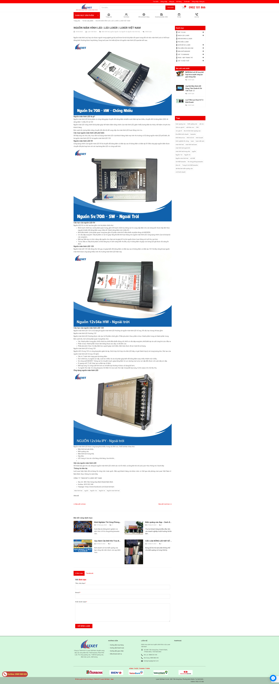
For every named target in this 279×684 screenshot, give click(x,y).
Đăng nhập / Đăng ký (198, 1)
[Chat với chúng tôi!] (273, 678)
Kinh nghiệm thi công (182, 141)
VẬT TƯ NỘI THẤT (183, 61)
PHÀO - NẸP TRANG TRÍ (185, 57)
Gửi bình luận (84, 626)
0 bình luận (190, 80)
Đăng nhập (164, 1)
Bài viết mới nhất (183, 68)
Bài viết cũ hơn (80, 504)
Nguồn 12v (117, 31)
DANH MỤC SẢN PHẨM (84, 15)
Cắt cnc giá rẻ (180, 127)
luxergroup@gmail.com (151, 661)
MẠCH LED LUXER (183, 35)
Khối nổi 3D (190, 137)
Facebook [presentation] (89, 573)
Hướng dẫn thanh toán (117, 648)
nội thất (192, 158)
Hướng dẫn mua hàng (117, 645)
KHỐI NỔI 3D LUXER (184, 45)
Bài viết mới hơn (164, 504)
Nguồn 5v (124, 31)
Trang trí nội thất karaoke (190, 165)
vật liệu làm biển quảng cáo (184, 168)
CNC (197, 127)
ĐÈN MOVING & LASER (185, 38)
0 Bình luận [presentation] (79, 573)
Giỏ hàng (179, 1)
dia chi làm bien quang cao (192, 131)
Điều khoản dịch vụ (116, 654)
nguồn (112, 31)
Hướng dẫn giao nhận (117, 651)
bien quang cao (180, 124)
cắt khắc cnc (190, 127)
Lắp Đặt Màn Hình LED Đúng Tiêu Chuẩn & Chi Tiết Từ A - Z (193, 88)
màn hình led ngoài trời (183, 148)
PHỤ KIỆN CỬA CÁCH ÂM (185, 48)
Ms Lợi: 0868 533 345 (150, 655)
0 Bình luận (148, 31)
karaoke (193, 134)
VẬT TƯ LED (182, 32)
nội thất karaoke (181, 161)
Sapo (112, 679)
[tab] (79, 573)
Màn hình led (106, 31)
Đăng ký (171, 1)
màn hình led (180, 144)
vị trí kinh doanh (180, 172)
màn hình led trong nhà (183, 151)
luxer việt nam (200, 141)
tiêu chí (178, 165)
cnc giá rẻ (179, 131)
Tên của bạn (80, 583)
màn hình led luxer (191, 144)
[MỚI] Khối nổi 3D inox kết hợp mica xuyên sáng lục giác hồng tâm (194, 74)
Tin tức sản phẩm (87, 21)
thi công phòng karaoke (195, 161)
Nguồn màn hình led (134, 31)
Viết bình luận (81, 602)
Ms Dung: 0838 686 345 (151, 658)
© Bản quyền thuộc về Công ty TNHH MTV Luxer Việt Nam (92, 679)
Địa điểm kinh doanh (182, 134)
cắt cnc (201, 124)
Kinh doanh (199, 137)
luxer (192, 141)
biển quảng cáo (192, 124)
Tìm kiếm (155, 1)
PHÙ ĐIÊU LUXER (183, 42)
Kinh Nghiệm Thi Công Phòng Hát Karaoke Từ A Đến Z (117, 522)
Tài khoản (187, 1)
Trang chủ (77, 21)
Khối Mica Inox (180, 137)
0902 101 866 (197, 7)
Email (77, 592)
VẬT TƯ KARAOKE (183, 54)
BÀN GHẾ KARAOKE (184, 51)
